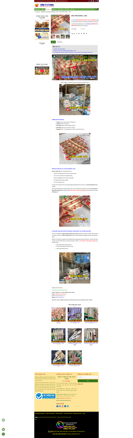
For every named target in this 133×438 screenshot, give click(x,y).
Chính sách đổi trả (59, 413)
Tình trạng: (74, 28)
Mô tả (53, 42)
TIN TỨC (67, 9)
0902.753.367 (51, 1)
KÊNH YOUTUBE (42, 64)
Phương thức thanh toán (40, 413)
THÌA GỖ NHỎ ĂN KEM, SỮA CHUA (91, 344)
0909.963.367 (44, 1)
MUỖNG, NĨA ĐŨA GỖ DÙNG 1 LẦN (49, 11)
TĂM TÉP (58, 322)
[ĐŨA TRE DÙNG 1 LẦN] (44, 5)
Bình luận (59, 42)
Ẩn (59, 46)
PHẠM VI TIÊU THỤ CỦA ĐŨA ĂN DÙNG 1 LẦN (65, 50)
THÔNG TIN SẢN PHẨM (59, 49)
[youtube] (94, 1)
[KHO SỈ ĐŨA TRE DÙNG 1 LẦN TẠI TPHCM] (60, 24)
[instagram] (96, 1)
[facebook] (90, 1)
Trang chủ (37, 9)
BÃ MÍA (48, 9)
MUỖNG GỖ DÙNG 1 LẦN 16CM (75, 344)
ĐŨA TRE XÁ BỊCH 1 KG (91, 322)
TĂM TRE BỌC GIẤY (75, 322)
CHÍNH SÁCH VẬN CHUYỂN (42, 17)
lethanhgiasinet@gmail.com (62, 1)
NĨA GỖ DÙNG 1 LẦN (58, 365)
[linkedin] (97, 1)
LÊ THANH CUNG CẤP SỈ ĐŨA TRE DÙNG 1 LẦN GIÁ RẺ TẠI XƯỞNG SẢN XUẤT (73, 52)
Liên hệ (72, 9)
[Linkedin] (81, 33)
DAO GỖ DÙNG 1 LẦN (58, 343)
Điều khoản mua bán (77, 413)
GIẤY (42, 9)
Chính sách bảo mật (68, 413)
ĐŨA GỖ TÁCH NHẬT (75, 365)
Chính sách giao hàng (50, 413)
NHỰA (54, 9)
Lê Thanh (73, 20)
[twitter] (92, 1)
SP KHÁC (60, 9)
